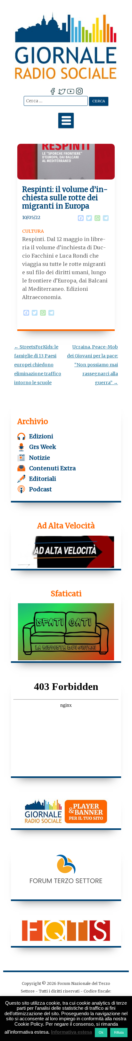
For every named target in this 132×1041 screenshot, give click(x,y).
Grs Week (42, 447)
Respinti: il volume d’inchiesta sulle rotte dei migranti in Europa (65, 198)
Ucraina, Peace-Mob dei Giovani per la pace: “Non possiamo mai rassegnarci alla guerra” (92, 364)
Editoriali (42, 478)
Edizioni (41, 436)
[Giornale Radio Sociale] (66, 45)
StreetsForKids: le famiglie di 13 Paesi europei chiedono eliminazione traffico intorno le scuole (37, 364)
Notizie (39, 457)
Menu (66, 120)
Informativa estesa (71, 1032)
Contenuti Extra (52, 468)
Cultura (33, 231)
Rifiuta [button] (119, 1032)
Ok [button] (101, 1032)
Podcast (40, 489)
